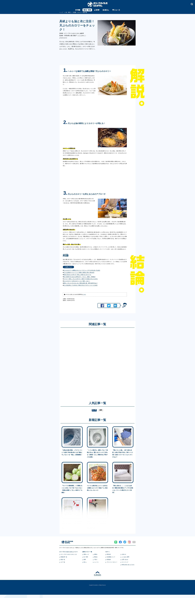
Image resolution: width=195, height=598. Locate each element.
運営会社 (109, 554)
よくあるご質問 (125, 557)
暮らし (85, 562)
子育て (95, 559)
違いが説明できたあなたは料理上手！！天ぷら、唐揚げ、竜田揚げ (79, 276)
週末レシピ (86, 554)
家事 (85, 559)
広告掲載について (111, 557)
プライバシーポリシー (112, 562)
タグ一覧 (63, 562)
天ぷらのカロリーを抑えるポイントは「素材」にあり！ (76, 281)
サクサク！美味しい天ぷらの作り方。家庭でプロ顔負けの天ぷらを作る (80, 278)
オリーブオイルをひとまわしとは (69, 554)
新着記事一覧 (64, 557)
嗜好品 (95, 557)
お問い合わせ (125, 559)
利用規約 (109, 559)
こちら (84, 294)
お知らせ (124, 554)
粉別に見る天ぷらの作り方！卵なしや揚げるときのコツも (77, 274)
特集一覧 (63, 559)
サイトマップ (125, 562)
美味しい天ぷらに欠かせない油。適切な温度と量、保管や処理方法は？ (80, 283)
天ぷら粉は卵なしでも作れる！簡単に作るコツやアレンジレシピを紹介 (80, 285)
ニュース (96, 562)
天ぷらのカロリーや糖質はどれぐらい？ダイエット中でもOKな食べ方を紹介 (81, 270)
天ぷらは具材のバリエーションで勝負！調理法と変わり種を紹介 (78, 272)
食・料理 (86, 557)
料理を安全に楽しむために (128, 564)
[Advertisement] (83, 362)
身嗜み (95, 554)
